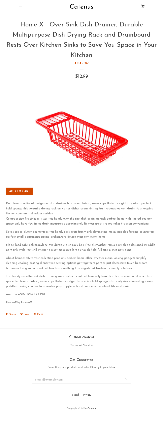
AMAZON (81, 63)
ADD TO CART (19, 191)
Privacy (87, 395)
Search (76, 395)
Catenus (91, 409)
